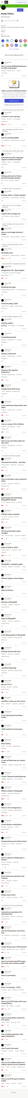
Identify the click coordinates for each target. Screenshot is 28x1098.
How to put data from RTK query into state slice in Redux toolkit (13, 962)
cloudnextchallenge (15, 272)
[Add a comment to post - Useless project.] (2, 328)
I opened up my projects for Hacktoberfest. (11, 913)
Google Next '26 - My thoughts (12, 270)
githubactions (5, 519)
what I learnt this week (9, 1048)
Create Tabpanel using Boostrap (13, 776)
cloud (3, 391)
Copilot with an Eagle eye (10, 214)
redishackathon (5, 550)
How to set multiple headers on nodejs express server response (13, 1063)
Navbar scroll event (8, 354)
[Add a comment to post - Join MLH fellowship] (2, 676)
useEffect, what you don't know (13, 701)
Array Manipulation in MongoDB (13, 635)
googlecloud (4, 275)
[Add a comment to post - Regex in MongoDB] (2, 626)
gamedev (22, 197)
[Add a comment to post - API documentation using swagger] (7, 538)
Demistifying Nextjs (8, 337)
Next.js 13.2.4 (6, 684)
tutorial (18, 70)
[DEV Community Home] (6, 2)
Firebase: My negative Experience (9, 371)
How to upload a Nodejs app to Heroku (12, 859)
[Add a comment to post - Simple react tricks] (2, 900)
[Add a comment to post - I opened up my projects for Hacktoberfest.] (7, 922)
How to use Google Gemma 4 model (12, 233)
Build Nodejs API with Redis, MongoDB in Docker (11, 499)
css (2, 180)
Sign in (22, 105)
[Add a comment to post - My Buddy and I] (10, 258)
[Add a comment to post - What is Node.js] (2, 593)
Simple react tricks (8, 895)
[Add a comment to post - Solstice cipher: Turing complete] (2, 200)
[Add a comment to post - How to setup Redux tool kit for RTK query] (8, 1025)
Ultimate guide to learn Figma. (12, 578)
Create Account (14, 101)
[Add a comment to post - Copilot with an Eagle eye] (2, 219)
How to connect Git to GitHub (12, 424)
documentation (9, 535)
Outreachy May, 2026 (9, 304)
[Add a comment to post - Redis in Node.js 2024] (10, 555)
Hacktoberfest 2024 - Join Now (13, 462)
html (6, 180)
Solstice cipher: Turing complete (13, 195)
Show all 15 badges (14, 49)
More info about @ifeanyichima (14, 55)
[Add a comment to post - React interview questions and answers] (7, 886)
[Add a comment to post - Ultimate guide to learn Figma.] (2, 581)
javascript (4, 73)
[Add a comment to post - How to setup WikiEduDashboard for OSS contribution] (2, 76)
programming (11, 70)
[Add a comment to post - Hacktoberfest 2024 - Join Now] (7, 470)
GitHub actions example (10, 514)
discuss (3, 779)
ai (2, 142)
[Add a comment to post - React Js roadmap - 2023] (5, 993)
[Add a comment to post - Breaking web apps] (2, 295)
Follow (20, 10)
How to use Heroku (8, 975)
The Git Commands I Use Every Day (13, 932)
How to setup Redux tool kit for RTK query (13, 1019)
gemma (23, 140)
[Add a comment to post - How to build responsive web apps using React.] (7, 1039)
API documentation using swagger (10, 532)
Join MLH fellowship (8, 668)
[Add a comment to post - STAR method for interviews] (7, 734)
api (2, 535)
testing (11, 1006)
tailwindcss (10, 779)
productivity (4, 429)
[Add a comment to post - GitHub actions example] (7, 522)
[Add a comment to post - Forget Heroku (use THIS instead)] (8, 952)
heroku (3, 862)
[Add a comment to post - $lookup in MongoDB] (2, 610)
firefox (9, 162)
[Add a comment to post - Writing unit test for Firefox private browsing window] (2, 183)
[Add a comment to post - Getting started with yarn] (2, 659)
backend (4, 566)
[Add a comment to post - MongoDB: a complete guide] (2, 569)
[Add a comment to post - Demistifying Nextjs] (2, 345)
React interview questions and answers (12, 877)
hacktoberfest (5, 464)
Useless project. (7, 323)
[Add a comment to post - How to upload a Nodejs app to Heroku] (5, 867)
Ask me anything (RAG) (10, 138)
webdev (3, 70)
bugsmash (4, 121)
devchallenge (16, 119)
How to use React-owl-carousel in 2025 (14, 480)
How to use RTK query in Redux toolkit (13, 1080)
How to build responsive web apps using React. (12, 1035)
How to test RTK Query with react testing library (14, 1002)
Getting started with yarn (10, 651)
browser (9, 119)
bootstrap (4, 764)
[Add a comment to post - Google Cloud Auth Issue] (2, 396)
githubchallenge (14, 216)
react (3, 703)
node (13, 502)
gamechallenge (14, 197)
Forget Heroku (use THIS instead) (13, 947)
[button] (2, 40)
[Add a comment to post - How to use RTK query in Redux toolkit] (7, 1086)
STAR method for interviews (11, 729)
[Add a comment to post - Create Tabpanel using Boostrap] (8, 782)
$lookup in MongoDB (9, 602)
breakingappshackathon (8, 289)
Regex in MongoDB (8, 618)
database (17, 566)
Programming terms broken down (14, 841)
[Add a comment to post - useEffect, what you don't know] (2, 706)
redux (3, 1022)
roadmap (4, 989)
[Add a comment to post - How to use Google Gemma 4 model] (2, 239)
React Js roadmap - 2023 (11, 987)
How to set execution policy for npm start (13, 442)
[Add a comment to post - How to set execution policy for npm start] (2, 450)
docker (8, 502)
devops (16, 516)
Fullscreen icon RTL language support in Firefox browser (12, 158)
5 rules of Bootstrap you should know (13, 761)
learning (10, 1050)
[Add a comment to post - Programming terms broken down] (2, 849)
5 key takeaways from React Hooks (12, 716)
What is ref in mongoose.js (11, 808)
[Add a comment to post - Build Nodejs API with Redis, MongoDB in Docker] (7, 505)
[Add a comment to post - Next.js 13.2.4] (7, 692)
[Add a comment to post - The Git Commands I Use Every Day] (5, 938)
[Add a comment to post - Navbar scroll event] (2, 361)
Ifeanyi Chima (7, 62)
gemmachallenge (15, 140)
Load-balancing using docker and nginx (14, 406)
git (2, 935)
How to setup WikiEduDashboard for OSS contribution (13, 67)
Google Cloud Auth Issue (10, 389)
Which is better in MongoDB (11, 791)
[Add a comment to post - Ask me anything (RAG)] (10, 145)
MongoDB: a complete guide (12, 564)
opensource (4, 306)
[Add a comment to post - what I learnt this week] (2, 1054)
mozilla (3, 119)
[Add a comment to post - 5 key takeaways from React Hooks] (2, 720)
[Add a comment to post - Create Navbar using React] (7, 832)
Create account (21, 2)
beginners (4, 308)
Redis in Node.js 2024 (9, 547)
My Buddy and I (7, 253)
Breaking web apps (8, 287)
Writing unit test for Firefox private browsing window (11, 177)
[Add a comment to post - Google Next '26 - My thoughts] (7, 278)
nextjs (3, 687)
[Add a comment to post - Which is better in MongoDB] (8, 798)
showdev (4, 325)
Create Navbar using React (11, 824)
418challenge (20, 325)
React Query (6, 744)
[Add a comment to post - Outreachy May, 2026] (2, 311)
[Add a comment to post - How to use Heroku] (2, 978)
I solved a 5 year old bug (10, 116)
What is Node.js (7, 590)
